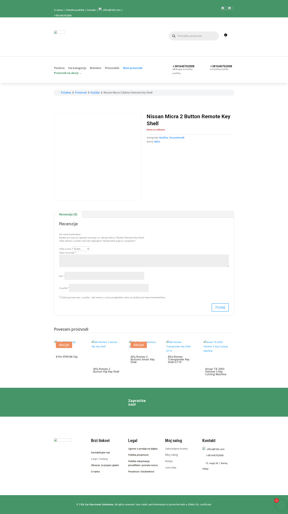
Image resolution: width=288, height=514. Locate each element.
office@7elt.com (111, 10)
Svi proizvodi (176, 137)
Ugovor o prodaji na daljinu (143, 448)
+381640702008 (214, 455)
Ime (61, 276)
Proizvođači (112, 68)
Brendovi (95, 68)
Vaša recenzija (67, 252)
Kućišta (163, 137)
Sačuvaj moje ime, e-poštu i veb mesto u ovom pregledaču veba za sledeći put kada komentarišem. (114, 297)
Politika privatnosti (138, 454)
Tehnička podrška (74, 10)
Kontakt (91, 10)
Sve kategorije (77, 68)
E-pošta (64, 288)
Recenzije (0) (68, 214)
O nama (58, 10)
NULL (157, 141)
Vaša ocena (66, 248)
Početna (59, 68)
